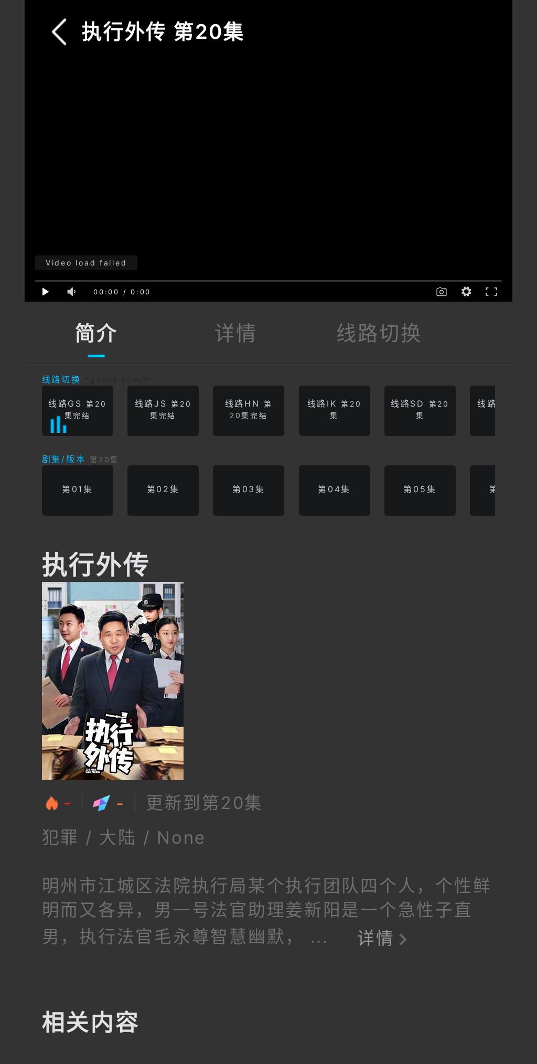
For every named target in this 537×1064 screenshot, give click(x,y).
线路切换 (379, 333)
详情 (235, 333)
